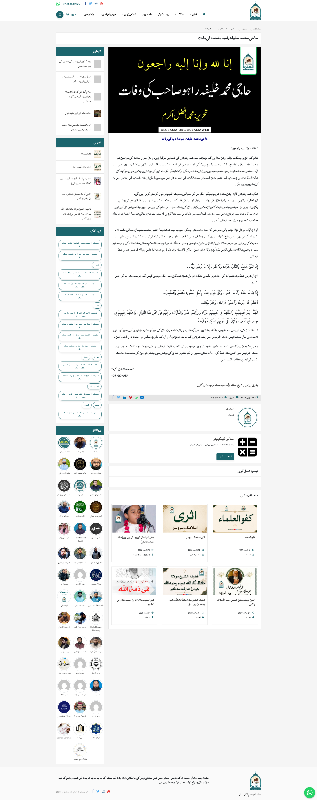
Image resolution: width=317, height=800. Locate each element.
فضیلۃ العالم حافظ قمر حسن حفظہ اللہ (80, 414)
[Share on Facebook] (112, 398)
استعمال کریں (225, 457)
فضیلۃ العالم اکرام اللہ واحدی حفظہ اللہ (80, 314)
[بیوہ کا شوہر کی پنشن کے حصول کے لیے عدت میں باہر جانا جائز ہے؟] (97, 64)
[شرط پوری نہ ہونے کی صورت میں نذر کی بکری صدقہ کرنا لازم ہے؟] (97, 79)
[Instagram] (96, 4)
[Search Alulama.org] (59, 14)
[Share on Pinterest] (130, 398)
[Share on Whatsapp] (136, 398)
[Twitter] (90, 4)
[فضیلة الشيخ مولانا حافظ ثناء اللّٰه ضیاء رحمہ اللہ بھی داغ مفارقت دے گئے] (184, 581)
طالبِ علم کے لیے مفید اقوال (78, 113)
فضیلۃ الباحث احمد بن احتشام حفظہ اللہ (80, 325)
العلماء (230, 409)
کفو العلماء (250, 537)
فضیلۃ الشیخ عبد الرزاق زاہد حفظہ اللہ (80, 377)
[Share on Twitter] (118, 398)
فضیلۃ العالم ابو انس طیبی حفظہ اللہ (80, 255)
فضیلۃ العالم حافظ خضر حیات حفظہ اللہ (80, 274)
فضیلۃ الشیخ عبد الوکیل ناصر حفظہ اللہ (80, 244)
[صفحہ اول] (204, 15)
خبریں (231, 397)
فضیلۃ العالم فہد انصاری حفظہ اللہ (80, 296)
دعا (97, 305)
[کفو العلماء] (235, 519)
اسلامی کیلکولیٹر (224, 439)
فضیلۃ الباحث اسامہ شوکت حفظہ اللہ (80, 347)
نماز (96, 264)
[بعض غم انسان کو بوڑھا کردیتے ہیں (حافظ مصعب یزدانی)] (134, 519)
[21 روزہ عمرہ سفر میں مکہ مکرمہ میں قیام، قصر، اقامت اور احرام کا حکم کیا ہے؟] (97, 127)
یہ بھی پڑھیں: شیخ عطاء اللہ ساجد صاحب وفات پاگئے (227, 385)
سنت (97, 405)
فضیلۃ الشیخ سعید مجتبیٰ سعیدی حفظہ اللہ (80, 285)
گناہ (86, 405)
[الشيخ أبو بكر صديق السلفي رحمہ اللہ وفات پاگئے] (235, 581)
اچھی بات (94, 386)
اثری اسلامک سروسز (196, 537)
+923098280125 (70, 4)
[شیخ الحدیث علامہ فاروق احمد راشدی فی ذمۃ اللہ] (134, 581)
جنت (86, 356)
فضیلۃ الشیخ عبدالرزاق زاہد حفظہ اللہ (80, 336)
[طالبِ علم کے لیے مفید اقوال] (97, 113)
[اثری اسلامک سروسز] (184, 519)
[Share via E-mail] (142, 398)
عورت (96, 356)
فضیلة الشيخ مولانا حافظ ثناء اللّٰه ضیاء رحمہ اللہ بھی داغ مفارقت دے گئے (75, 214)
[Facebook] (85, 4)
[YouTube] (101, 4)
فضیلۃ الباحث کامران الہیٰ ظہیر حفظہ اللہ (80, 366)
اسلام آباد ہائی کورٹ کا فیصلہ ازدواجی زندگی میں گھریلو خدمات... (78, 97)
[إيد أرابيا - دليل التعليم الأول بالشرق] (255, 781)
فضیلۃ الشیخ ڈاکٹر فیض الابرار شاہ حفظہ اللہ (80, 395)
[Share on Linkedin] (124, 398)
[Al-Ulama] (255, 11)
